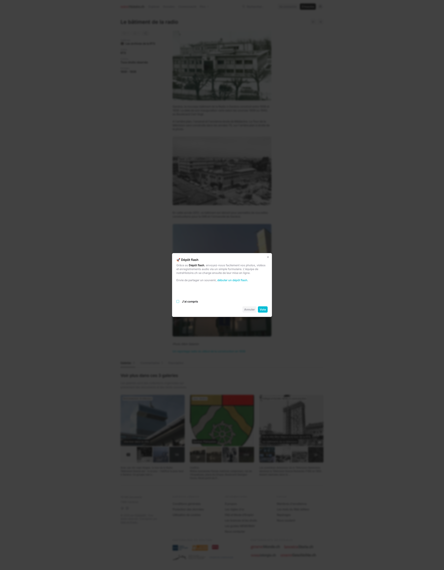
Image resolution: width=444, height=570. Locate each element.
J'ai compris (190, 301)
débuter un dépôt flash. (232, 280)
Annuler (249, 309)
